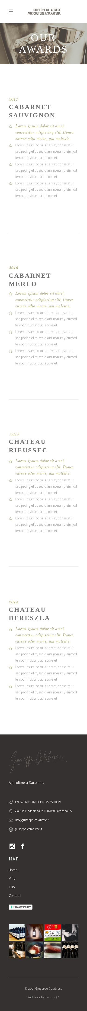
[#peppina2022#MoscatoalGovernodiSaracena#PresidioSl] (34, 950)
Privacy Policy (22, 906)
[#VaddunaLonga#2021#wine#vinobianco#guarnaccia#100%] (70, 950)
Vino (12, 879)
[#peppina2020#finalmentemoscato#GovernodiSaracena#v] (34, 932)
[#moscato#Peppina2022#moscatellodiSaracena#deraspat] (70, 932)
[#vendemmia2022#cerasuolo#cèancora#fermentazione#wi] (52, 950)
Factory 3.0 (52, 997)
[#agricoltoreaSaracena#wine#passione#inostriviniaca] (17, 950)
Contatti (15, 896)
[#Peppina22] (17, 932)
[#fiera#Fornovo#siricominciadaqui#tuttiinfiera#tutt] (52, 932)
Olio (12, 887)
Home (13, 870)
